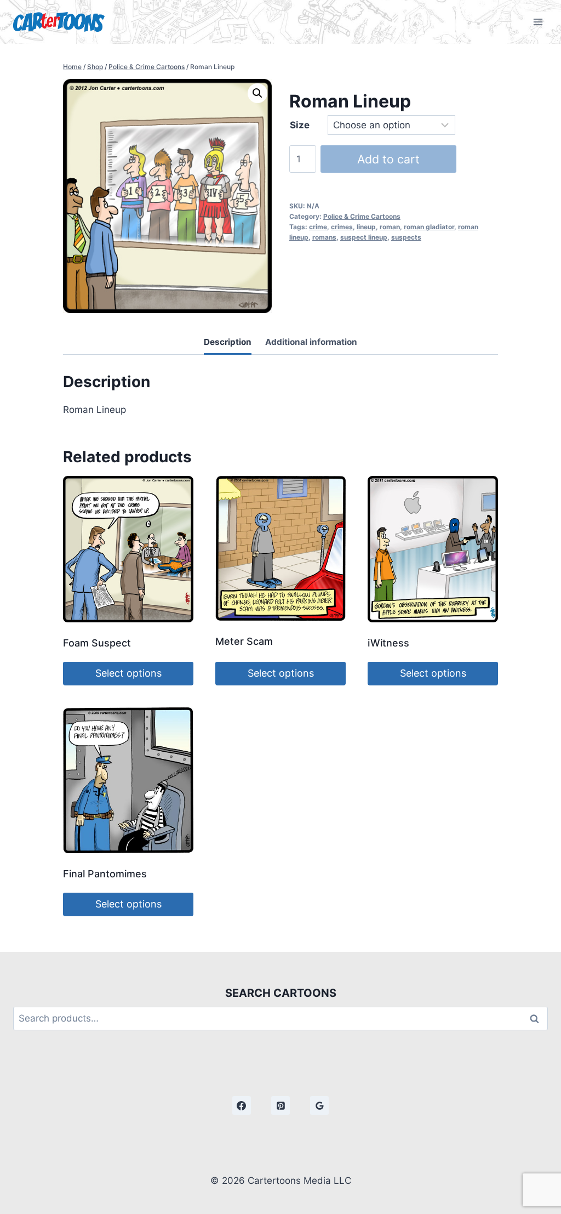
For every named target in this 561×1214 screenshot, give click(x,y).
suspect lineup (363, 237)
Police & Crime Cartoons (361, 216)
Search (537, 1018)
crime (318, 227)
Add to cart (388, 159)
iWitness (388, 643)
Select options (128, 673)
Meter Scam (244, 641)
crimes (342, 227)
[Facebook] (241, 1105)
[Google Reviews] (319, 1105)
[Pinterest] (280, 1105)
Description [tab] (227, 342)
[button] (257, 93)
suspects (406, 237)
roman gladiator (429, 227)
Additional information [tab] (311, 342)
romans (324, 237)
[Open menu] (538, 21)
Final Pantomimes (105, 874)
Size (300, 125)
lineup (366, 227)
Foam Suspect (97, 643)
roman (390, 227)
